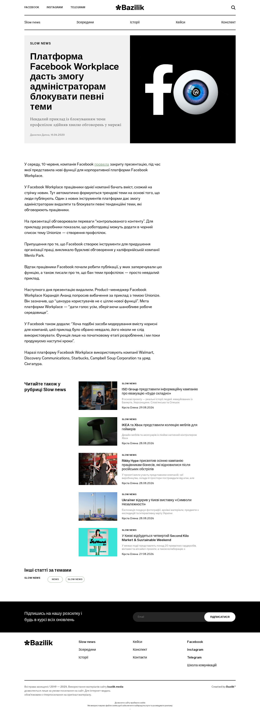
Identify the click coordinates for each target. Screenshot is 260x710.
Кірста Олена (130, 407)
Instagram (55, 7)
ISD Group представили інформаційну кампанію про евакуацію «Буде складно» (160, 391)
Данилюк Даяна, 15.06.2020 (47, 135)
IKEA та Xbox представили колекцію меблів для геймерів (159, 427)
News (55, 579)
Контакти (140, 657)
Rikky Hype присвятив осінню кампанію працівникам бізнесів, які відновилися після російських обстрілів (156, 465)
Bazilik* (231, 686)
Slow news (32, 22)
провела (101, 164)
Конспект (228, 22)
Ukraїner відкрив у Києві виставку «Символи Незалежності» (156, 502)
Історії (135, 22)
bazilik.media (115, 686)
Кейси (180, 22)
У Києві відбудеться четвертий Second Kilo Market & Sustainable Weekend (155, 538)
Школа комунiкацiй (202, 665)
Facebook (31, 7)
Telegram (77, 7)
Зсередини (85, 22)
